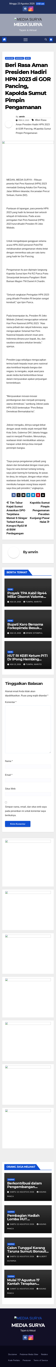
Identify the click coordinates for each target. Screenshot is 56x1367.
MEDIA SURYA (28, 24)
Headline (9, 58)
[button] (46, 39)
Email (8, 775)
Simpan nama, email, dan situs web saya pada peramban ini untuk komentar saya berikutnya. (26, 811)
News (28, 58)
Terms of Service (41, 1360)
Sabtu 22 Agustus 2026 (22, 1192)
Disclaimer (12, 1354)
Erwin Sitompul (34, 633)
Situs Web (10, 789)
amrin (22, 116)
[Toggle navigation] (25, 39)
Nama (9, 761)
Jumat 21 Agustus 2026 (22, 1289)
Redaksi (44, 1354)
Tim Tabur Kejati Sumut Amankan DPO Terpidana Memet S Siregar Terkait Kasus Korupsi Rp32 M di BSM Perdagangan (16, 518)
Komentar (10, 702)
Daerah (11, 1179)
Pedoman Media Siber (29, 1354)
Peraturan (27, 1360)
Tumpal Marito (34, 602)
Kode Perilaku (14, 1360)
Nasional (19, 58)
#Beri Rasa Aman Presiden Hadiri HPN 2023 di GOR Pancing (33, 124)
